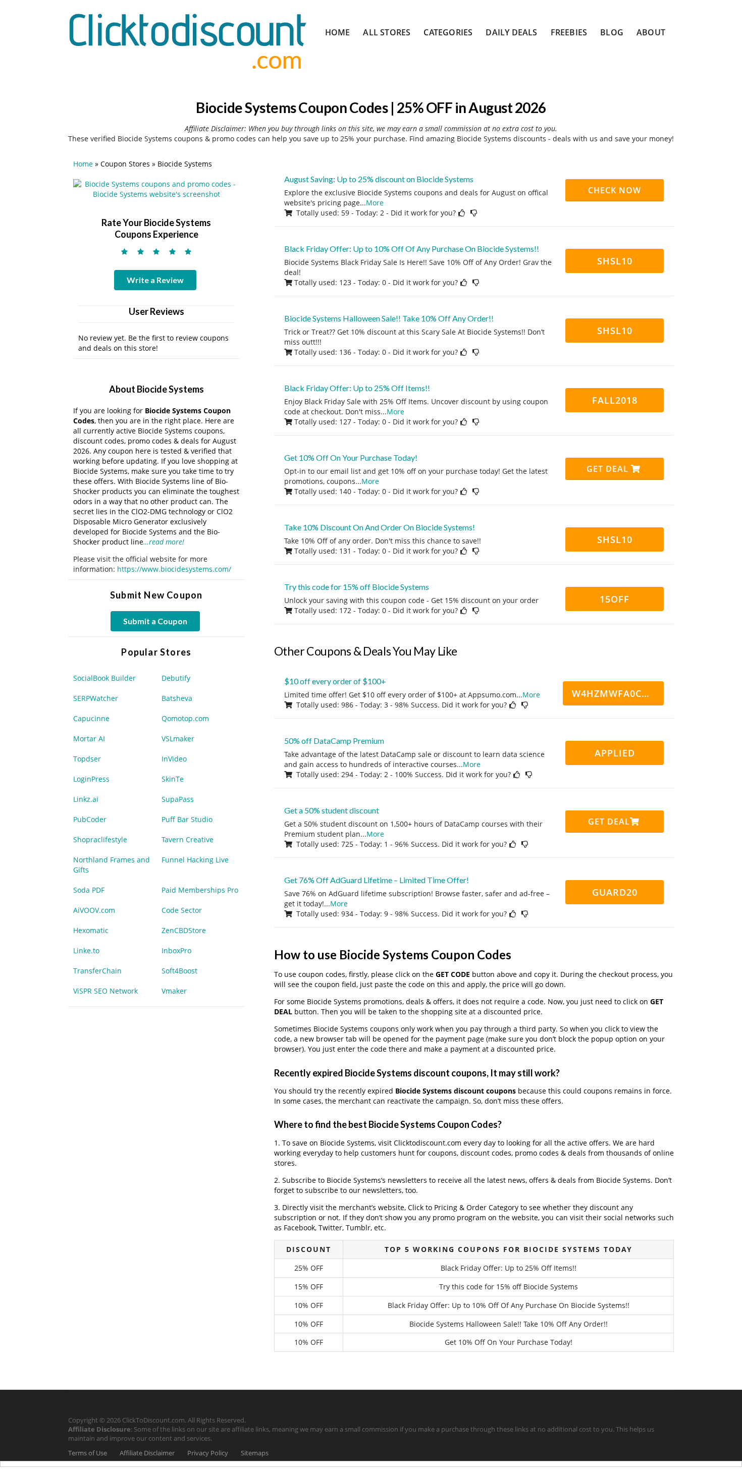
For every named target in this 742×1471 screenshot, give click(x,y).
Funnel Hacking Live (195, 859)
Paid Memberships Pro (200, 890)
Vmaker (174, 991)
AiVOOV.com (94, 910)
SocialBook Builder (104, 678)
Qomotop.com (185, 718)
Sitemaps (255, 1453)
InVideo (174, 759)
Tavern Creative (188, 839)
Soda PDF (88, 890)
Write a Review (155, 280)
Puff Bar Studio (187, 819)
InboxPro (176, 950)
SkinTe (173, 779)
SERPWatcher (95, 698)
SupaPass (178, 799)
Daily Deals (511, 32)
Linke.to (86, 950)
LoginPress (91, 779)
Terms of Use (87, 1453)
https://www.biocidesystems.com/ (174, 569)
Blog (611, 32)
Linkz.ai (85, 799)
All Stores (386, 32)
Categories (447, 32)
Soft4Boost (179, 970)
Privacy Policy (207, 1453)
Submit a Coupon (155, 621)
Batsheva (177, 698)
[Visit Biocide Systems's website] (156, 188)
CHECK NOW (614, 190)
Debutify (176, 678)
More (375, 202)
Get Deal (609, 468)
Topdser (87, 759)
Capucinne (91, 718)
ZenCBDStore (184, 930)
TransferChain (97, 970)
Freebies (569, 32)
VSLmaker (178, 738)
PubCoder (90, 819)
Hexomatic (91, 930)
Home (337, 32)
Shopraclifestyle (100, 839)
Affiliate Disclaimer (147, 1453)
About (651, 32)
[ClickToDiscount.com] (187, 40)
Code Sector (182, 910)
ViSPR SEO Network (105, 991)
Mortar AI (89, 738)
